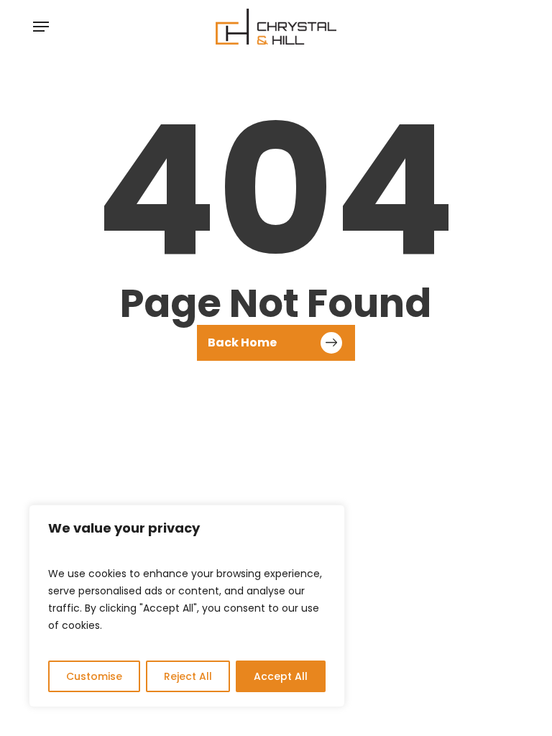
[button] (41, 26)
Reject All (188, 676)
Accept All (281, 676)
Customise (94, 676)
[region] (187, 606)
